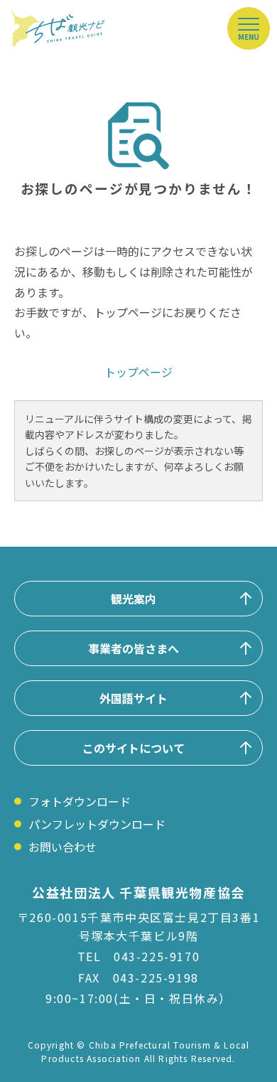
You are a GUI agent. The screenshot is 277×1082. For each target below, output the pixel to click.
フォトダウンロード (79, 801)
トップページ (138, 371)
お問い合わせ (62, 846)
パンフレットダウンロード (96, 824)
